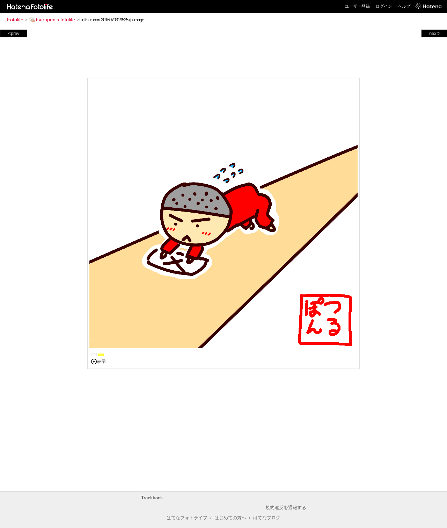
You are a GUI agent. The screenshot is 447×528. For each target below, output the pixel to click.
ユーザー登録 (357, 6)
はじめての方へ (230, 517)
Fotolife (15, 19)
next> (435, 33)
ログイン (383, 6)
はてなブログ (266, 517)
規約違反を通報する (285, 507)
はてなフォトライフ (187, 517)
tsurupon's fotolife (55, 19)
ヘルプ (404, 6)
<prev (14, 33)
